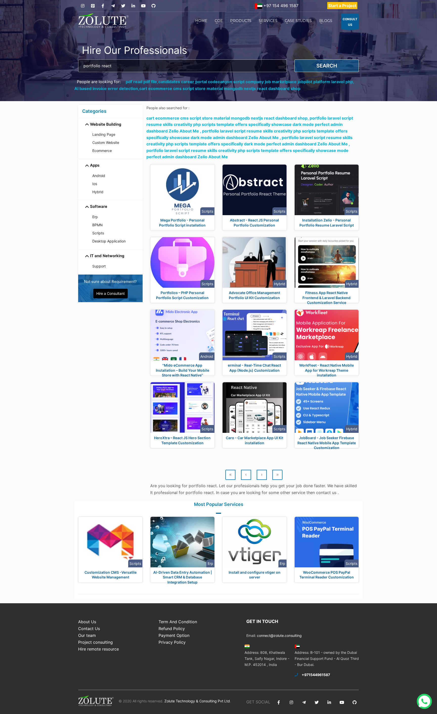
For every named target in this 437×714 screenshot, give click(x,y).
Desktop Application (109, 241)
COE (219, 20)
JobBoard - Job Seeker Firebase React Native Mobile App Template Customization (326, 443)
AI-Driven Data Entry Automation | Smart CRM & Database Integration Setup (182, 577)
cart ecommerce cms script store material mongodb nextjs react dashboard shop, (228, 118)
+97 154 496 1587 (280, 5)
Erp (95, 217)
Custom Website (105, 142)
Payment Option (174, 635)
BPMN (97, 225)
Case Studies (298, 20)
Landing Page (103, 134)
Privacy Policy (172, 642)
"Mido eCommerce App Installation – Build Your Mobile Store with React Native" (182, 370)
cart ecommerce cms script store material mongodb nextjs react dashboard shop (219, 88)
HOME (201, 20)
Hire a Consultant (110, 293)
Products (240, 20)
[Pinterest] (92, 6)
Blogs (325, 20)
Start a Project (342, 5)
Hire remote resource (98, 649)
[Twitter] (123, 6)
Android (98, 175)
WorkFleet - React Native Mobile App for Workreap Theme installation (326, 370)
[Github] (153, 6)
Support (99, 266)
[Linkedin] (133, 6)
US (350, 22)
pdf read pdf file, (142, 81)
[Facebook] (102, 6)
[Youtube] (143, 6)
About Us (87, 621)
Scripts (98, 233)
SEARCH (326, 66)
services (268, 20)
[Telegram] (112, 6)
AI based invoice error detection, (106, 88)
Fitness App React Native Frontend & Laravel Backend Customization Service (326, 298)
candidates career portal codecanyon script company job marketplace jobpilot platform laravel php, (256, 81)
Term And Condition (178, 621)
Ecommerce (102, 150)
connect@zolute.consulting (279, 635)
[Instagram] (82, 6)
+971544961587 (316, 675)
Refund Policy (172, 628)
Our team (87, 635)
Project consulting (95, 642)
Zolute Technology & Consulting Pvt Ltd (196, 701)
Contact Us (89, 628)
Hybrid (97, 192)
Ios (94, 184)
